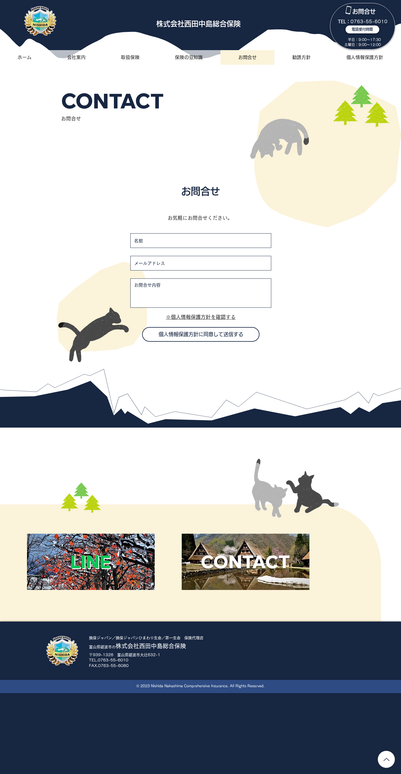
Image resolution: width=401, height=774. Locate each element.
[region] (362, 26)
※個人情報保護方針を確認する (201, 316)
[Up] (386, 759)
